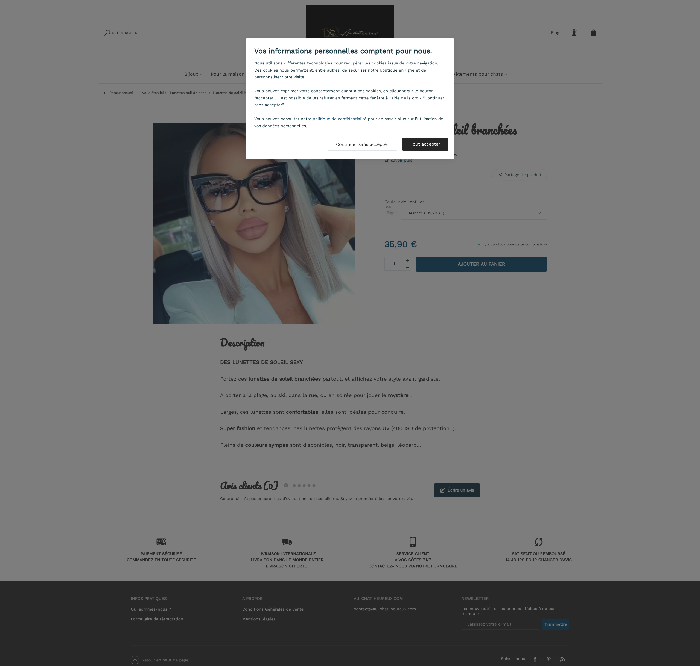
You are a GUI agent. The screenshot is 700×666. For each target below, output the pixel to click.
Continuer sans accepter (362, 144)
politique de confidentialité (340, 118)
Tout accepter (425, 144)
